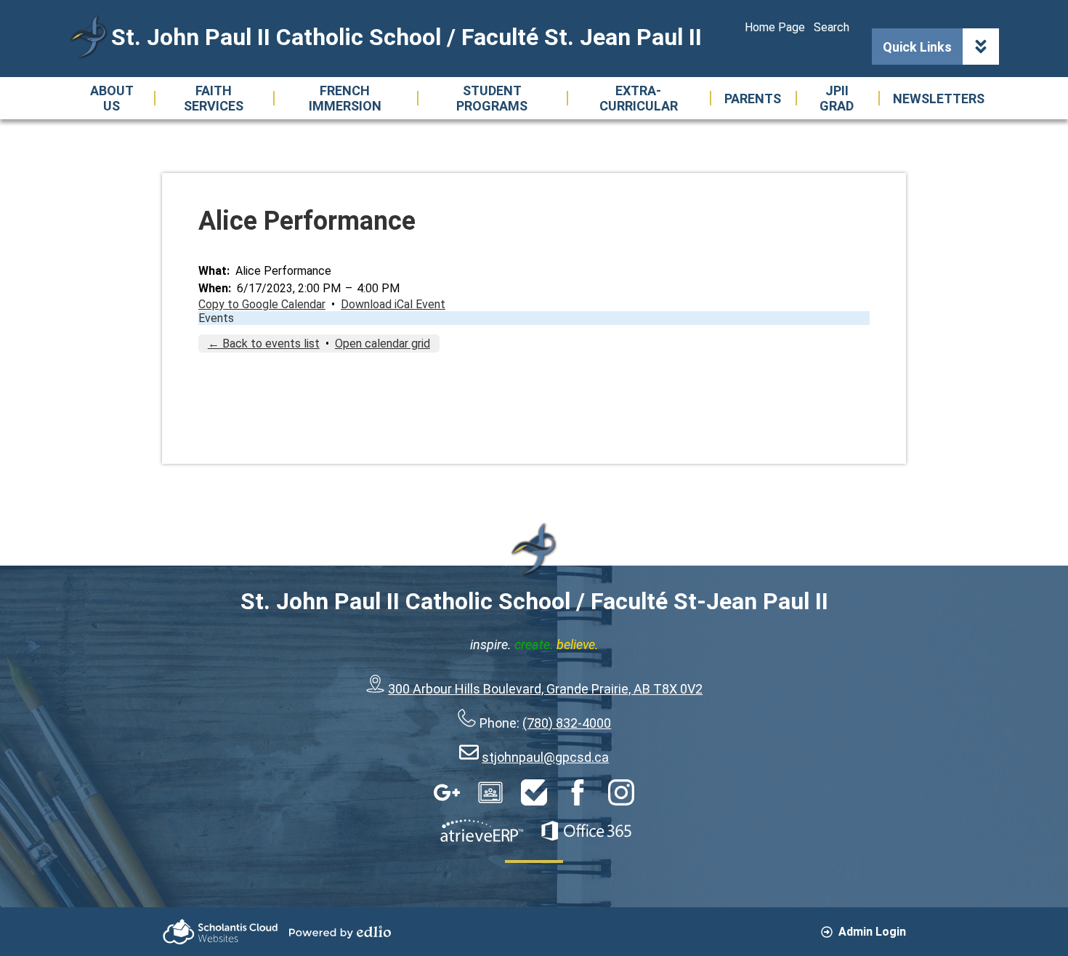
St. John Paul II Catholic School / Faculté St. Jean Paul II (406, 37)
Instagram (621, 792)
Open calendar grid (382, 343)
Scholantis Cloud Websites (220, 931)
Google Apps (446, 792)
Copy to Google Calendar (261, 304)
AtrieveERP (482, 830)
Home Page (775, 27)
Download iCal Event (393, 304)
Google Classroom (490, 792)
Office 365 (586, 830)
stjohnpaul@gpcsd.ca (545, 757)
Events (216, 318)
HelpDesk (534, 792)
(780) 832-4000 (566, 723)
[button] (111, 98)
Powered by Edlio (340, 932)
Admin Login (872, 932)
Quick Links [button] (917, 47)
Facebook (577, 792)
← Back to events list (264, 343)
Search (831, 27)
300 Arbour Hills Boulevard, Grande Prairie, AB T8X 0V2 (545, 688)
